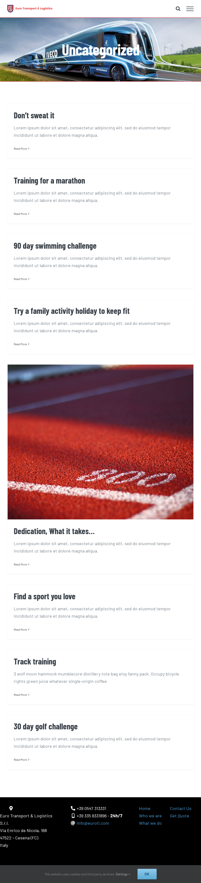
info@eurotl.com (93, 823)
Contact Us (180, 808)
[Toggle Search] (178, 8)
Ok (147, 874)
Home (145, 808)
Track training (35, 661)
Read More (20, 148)
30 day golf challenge (46, 726)
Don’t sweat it (34, 115)
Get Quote (179, 815)
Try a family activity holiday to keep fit (72, 311)
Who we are (150, 815)
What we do (150, 823)
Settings (122, 874)
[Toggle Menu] (190, 9)
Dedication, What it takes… (54, 531)
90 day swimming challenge (55, 245)
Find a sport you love (44, 596)
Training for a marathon (49, 180)
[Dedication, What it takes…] (100, 442)
